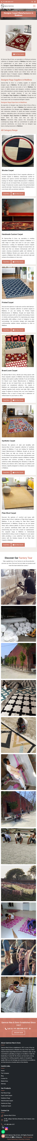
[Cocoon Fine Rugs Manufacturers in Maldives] (18, 587)
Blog (2, 1076)
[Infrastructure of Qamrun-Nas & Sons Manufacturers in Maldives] (18, 994)
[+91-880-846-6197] (3, 1127)
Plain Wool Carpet (9, 513)
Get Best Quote (18, 194)
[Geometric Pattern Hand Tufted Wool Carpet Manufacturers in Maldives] (18, 735)
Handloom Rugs (5, 1098)
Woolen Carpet (8, 170)
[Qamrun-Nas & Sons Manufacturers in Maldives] (18, 809)
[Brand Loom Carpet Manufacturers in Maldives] (18, 351)
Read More (6, 194)
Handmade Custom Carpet (12, 234)
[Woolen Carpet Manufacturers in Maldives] (18, 151)
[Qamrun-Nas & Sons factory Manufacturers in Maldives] (18, 661)
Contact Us (4, 1078)
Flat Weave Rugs (5, 1093)
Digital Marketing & (12, 1139)
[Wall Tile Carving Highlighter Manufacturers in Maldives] (18, 698)
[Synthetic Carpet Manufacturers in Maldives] (18, 421)
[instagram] (6, 1128)
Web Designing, (28, 1137)
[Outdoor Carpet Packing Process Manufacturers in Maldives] (18, 624)
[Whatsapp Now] (3, 1132)
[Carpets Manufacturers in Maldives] (18, 883)
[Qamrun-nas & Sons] (9, 6)
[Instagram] (35, 2)
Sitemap (3, 1083)
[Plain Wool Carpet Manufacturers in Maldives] (18, 493)
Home (2, 1070)
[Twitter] (32, 2)
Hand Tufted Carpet (6, 1095)
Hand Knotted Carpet (7, 1100)
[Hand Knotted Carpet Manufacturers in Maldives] (18, 772)
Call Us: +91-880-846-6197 (17, 1029)
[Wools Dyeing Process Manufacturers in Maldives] (18, 957)
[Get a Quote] (3, 1136)
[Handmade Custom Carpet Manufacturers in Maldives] (18, 215)
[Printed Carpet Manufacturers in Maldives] (18, 283)
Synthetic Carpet (8, 441)
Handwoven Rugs (6, 1103)
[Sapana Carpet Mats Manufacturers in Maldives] (18, 920)
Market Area (4, 1081)
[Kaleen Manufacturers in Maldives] (18, 846)
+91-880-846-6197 (7, 2)
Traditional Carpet (6, 1106)
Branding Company (24, 1139)
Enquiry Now (18, 1032)
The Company (5, 1073)
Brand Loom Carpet (9, 371)
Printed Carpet (7, 302)
